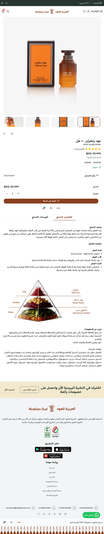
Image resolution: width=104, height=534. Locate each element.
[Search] (7, 11)
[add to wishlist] (4, 133)
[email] (3, 3)
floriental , (96, 162)
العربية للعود (74, 522)
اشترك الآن (9, 389)
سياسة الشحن (52, 486)
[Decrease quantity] (7, 193)
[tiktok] (49, 514)
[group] (52, 66)
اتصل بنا (52, 477)
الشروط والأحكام (52, 495)
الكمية (95, 194)
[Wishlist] (84, 11)
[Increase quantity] (18, 193)
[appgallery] (53, 455)
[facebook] (39, 514)
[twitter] (60, 514)
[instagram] (65, 514)
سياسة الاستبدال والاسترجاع (52, 491)
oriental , (87, 162)
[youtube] (44, 514)
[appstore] (62, 449)
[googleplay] (43, 449)
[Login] (88, 11)
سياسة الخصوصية (52, 481)
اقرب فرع (52, 472)
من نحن (52, 468)
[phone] (6, 3)
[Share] (11, 133)
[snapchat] (55, 514)
